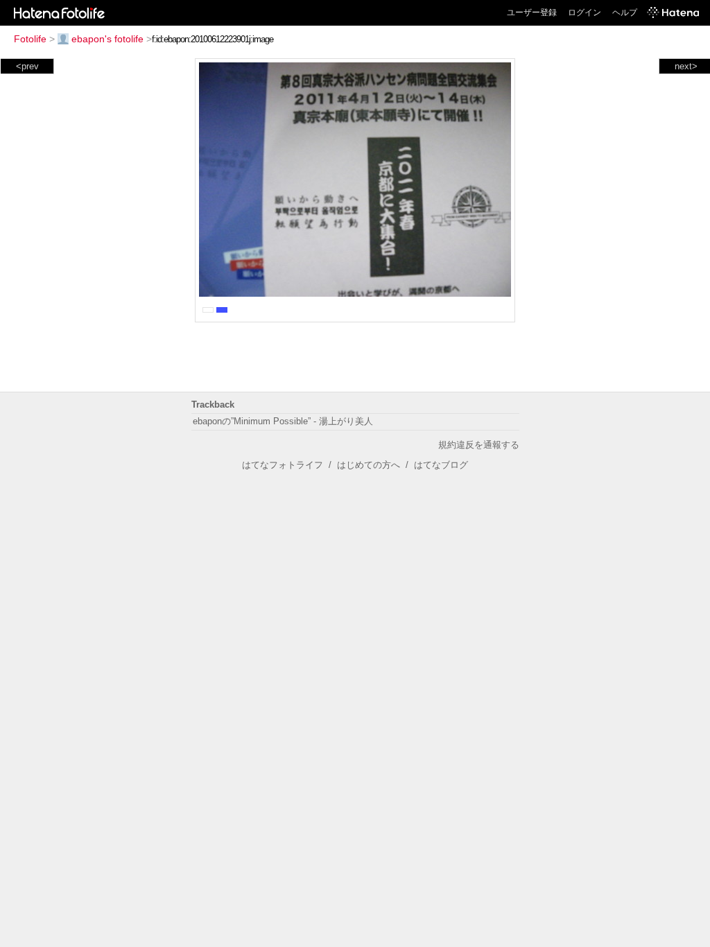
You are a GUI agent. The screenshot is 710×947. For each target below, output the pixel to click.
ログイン (584, 12)
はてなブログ (441, 465)
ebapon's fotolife (107, 38)
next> (686, 66)
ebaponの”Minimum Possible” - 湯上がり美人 (283, 421)
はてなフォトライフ (282, 465)
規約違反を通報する (478, 445)
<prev (27, 66)
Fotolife (30, 38)
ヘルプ (624, 12)
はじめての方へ (368, 465)
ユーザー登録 (532, 12)
